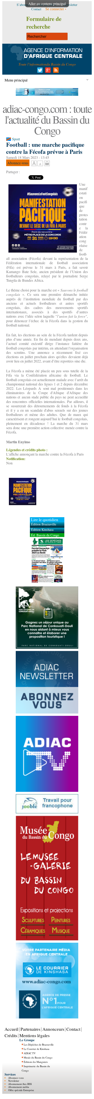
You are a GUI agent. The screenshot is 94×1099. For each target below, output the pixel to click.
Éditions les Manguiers (36, 1062)
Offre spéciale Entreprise (21, 1090)
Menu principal (16, 80)
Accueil (11, 1029)
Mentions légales (34, 1035)
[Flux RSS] (55, 71)
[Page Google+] (47, 71)
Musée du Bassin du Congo (38, 1057)
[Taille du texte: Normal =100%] (40, 164)
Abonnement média (18, 1087)
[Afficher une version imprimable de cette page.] (47, 162)
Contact (73, 1029)
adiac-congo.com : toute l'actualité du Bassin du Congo (47, 119)
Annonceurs (53, 1029)
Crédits (11, 1035)
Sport (16, 139)
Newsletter (13, 1080)
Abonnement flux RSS (20, 1084)
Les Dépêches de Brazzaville (39, 1044)
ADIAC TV (30, 1053)
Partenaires (30, 1029)
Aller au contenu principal (47, 3)
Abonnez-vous (16, 1077)
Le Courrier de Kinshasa (36, 1049)
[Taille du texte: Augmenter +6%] (34, 164)
